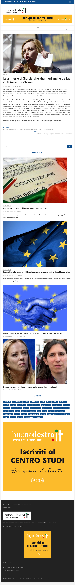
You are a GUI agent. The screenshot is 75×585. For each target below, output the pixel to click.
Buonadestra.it (8, 579)
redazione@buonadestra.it (29, 1)
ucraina (20, 417)
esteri (6, 405)
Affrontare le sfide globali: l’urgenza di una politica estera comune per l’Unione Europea (33, 333)
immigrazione (57, 408)
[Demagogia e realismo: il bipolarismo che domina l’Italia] (37, 180)
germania (36, 405)
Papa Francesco (33, 414)
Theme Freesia (23, 578)
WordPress (31, 578)
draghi (55, 401)
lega (17, 411)
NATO (24, 414)
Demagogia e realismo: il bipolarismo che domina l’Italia (25, 208)
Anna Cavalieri (8, 86)
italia (6, 411)
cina (43, 401)
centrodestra (34, 401)
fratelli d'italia (21, 405)
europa (13, 405)
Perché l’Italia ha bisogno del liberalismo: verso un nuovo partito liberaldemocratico (36, 272)
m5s (44, 411)
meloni (17, 414)
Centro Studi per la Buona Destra (14, 567)
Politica (5, 74)
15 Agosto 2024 (18, 211)
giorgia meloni (45, 405)
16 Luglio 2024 (21, 336)
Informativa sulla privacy (10, 504)
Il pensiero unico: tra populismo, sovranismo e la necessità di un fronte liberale (30, 387)
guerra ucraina (47, 408)
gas (29, 405)
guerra (25, 408)
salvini (6, 417)
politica (43, 414)
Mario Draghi (60, 411)
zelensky (39, 417)
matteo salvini (8, 414)
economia (62, 401)
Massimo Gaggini (8, 211)
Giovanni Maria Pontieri (10, 336)
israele (66, 408)
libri (39, 411)
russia (67, 414)
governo (7, 408)
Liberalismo (32, 411)
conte (48, 401)
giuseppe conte (57, 405)
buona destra (17, 401)
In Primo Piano (7, 205)
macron (51, 411)
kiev (12, 411)
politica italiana (52, 414)
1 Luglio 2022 (17, 86)
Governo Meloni (16, 408)
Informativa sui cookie (24, 504)
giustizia (66, 405)
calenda (26, 401)
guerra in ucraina (35, 408)
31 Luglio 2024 (18, 275)
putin (61, 414)
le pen (23, 411)
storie (13, 417)
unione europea (29, 417)
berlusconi (7, 401)
